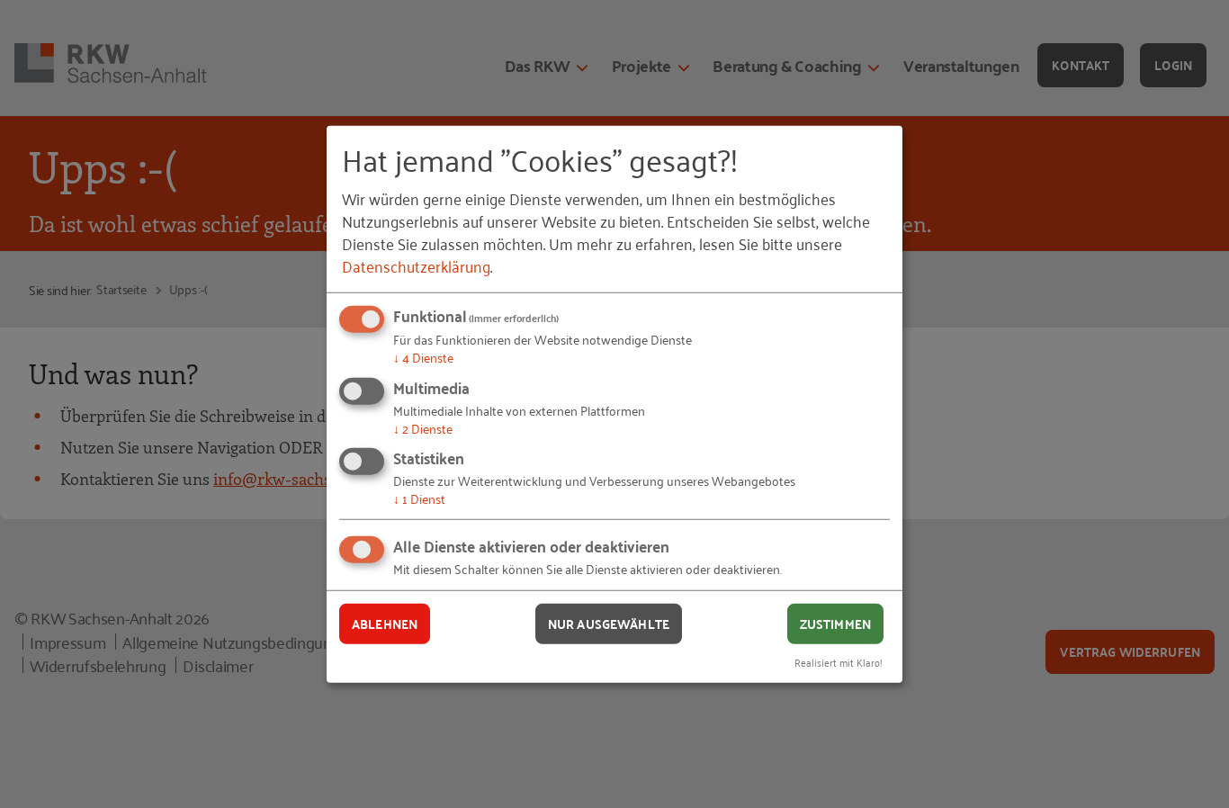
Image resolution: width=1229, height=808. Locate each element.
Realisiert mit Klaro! (838, 660)
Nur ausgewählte (608, 623)
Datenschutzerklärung (416, 265)
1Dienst (419, 498)
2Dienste (423, 428)
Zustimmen (835, 623)
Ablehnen (384, 623)
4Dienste (423, 357)
